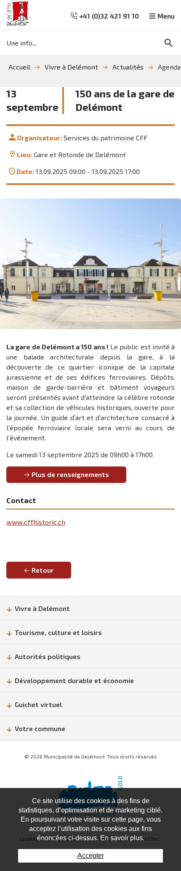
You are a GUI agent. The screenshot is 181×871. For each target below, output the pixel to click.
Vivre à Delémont (71, 67)
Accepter (90, 855)
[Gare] (90, 263)
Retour (43, 570)
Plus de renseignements (70, 474)
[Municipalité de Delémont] (18, 13)
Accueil (19, 67)
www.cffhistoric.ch (35, 522)
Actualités (128, 67)
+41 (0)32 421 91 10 (108, 16)
